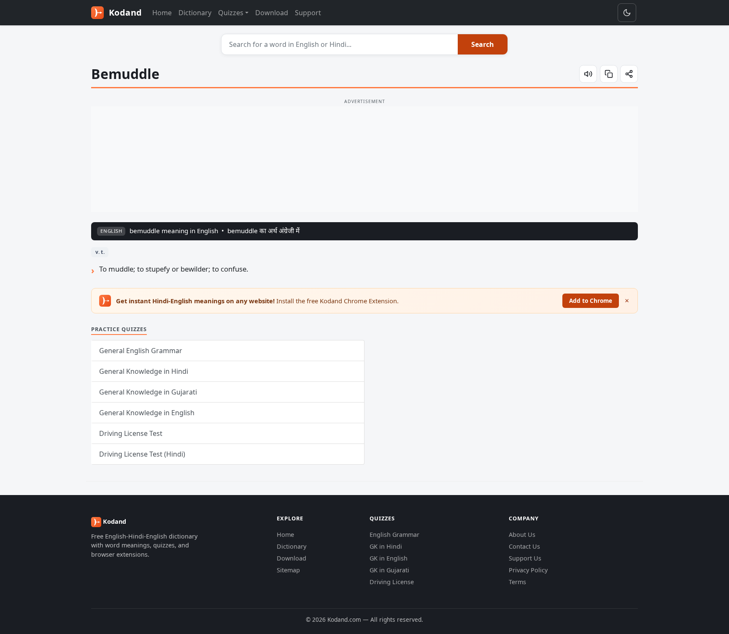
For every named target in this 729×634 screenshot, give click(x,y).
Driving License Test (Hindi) (142, 454)
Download (271, 12)
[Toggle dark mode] (627, 12)
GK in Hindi (386, 546)
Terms (517, 582)
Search (482, 44)
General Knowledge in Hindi (143, 371)
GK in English (389, 558)
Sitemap (288, 570)
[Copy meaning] (609, 74)
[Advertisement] (364, 159)
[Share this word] (629, 74)
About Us (522, 535)
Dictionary (194, 12)
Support (308, 12)
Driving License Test (130, 433)
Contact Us (524, 546)
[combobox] (339, 44)
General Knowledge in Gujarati (148, 392)
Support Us (525, 558)
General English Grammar (140, 350)
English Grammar (394, 535)
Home (162, 12)
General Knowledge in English (146, 412)
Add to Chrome (590, 301)
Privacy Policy (528, 570)
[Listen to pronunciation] (588, 74)
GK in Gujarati (389, 570)
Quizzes (230, 12)
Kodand (124, 12)
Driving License (392, 582)
